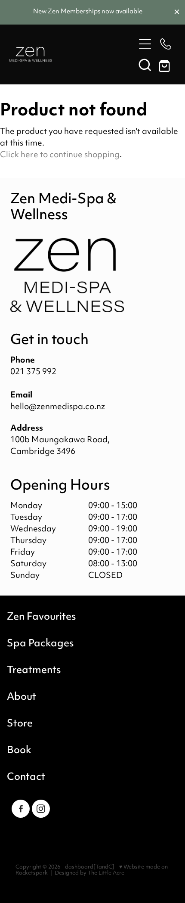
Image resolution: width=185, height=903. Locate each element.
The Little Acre (106, 873)
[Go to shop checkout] (165, 64)
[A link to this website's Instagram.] (41, 809)
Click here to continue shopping (60, 155)
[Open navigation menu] (145, 44)
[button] (145, 64)
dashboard (79, 867)
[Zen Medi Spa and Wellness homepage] (72, 54)
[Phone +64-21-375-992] (165, 44)
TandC (104, 867)
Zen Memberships (74, 12)
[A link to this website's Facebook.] (21, 809)
